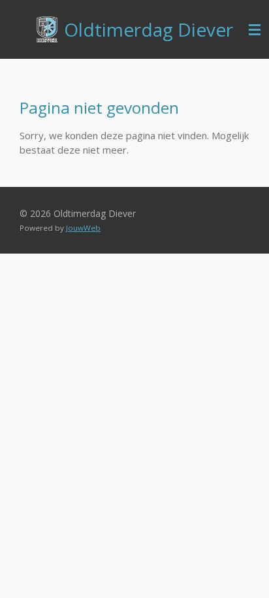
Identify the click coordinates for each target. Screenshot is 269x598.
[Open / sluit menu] (254, 29)
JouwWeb (83, 228)
